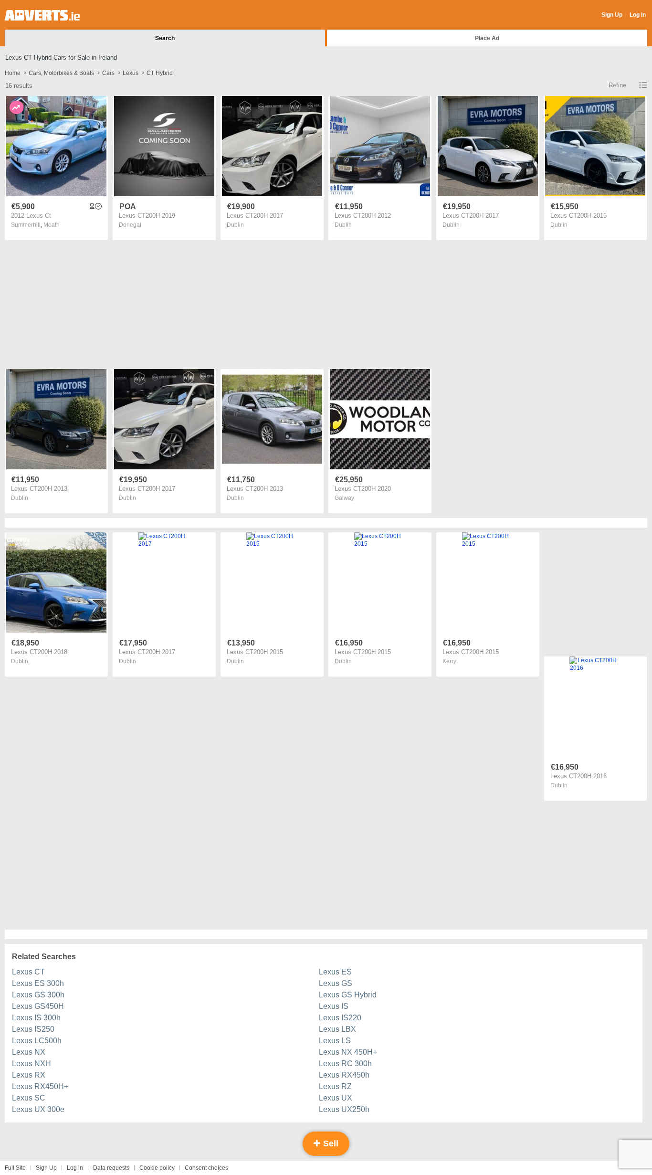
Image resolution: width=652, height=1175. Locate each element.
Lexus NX (28, 1052)
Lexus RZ (335, 1086)
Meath (51, 225)
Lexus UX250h (344, 1109)
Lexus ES (335, 972)
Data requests (111, 1167)
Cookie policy (157, 1167)
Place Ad (487, 38)
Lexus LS (335, 1041)
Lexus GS (335, 983)
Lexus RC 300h (345, 1063)
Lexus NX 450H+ (348, 1052)
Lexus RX (28, 1075)
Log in (75, 1167)
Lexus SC (28, 1098)
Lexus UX (335, 1098)
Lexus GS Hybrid (348, 995)
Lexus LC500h (37, 1041)
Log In (638, 14)
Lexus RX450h (344, 1075)
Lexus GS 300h (38, 995)
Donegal (130, 225)
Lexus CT (28, 972)
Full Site (15, 1167)
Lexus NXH (31, 1063)
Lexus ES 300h (38, 983)
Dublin (235, 225)
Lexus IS (333, 1006)
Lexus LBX (337, 1029)
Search (165, 38)
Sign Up (611, 14)
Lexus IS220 (340, 1018)
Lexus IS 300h (36, 1018)
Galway (344, 498)
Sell (329, 1143)
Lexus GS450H (38, 1006)
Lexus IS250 (33, 1029)
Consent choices (206, 1167)
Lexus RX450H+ (40, 1086)
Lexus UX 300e (38, 1109)
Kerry (449, 661)
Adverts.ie (42, 15)
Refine (617, 85)
